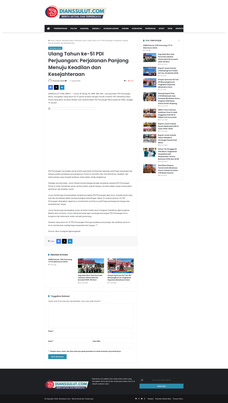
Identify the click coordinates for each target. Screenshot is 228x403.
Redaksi (150, 399)
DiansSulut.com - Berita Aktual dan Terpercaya (76, 399)
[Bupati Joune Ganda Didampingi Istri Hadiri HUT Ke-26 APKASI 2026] (149, 71)
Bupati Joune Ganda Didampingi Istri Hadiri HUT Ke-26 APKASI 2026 (168, 70)
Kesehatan (137, 28)
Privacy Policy (178, 399)
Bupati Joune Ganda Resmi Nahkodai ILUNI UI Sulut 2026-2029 (168, 126)
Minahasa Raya (67, 40)
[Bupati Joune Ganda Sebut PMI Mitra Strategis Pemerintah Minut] (149, 138)
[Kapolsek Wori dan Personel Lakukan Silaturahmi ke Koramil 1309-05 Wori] (91, 265)
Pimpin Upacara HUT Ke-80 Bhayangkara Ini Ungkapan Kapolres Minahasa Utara (119, 277)
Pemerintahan (60, 28)
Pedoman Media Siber (163, 399)
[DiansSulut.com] (75, 12)
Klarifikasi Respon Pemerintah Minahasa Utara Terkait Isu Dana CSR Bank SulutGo (168, 169)
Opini (170, 28)
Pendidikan (150, 28)
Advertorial (181, 28)
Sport (161, 28)
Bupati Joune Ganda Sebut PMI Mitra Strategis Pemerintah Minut (167, 139)
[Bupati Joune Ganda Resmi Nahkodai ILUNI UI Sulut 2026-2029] (149, 127)
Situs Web (96, 341)
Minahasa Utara (80, 40)
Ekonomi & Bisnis (111, 28)
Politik (73, 28)
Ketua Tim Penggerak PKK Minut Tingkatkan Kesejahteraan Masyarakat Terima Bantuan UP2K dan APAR (168, 154)
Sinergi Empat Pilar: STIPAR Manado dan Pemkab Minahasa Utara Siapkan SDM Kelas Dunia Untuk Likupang (169, 98)
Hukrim (125, 28)
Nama (51, 331)
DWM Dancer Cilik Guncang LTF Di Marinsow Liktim (60, 260)
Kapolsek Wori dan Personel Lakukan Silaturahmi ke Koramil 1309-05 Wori (90, 277)
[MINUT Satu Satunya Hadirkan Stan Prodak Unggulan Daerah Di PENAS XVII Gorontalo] (149, 113)
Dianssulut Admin (58, 81)
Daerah (95, 28)
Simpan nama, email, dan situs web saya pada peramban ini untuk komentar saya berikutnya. (85, 351)
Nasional (84, 28)
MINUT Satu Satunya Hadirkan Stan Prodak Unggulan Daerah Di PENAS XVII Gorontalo (167, 114)
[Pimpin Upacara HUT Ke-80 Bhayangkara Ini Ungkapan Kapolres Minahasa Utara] (121, 265)
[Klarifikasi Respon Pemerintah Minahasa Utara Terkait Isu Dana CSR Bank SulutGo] (149, 168)
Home (52, 40)
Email (51, 341)
